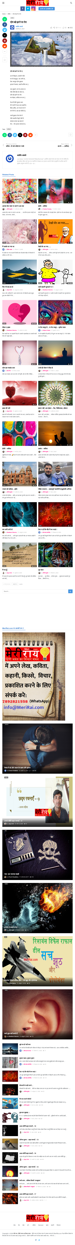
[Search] (71, 2)
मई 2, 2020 (53, 451)
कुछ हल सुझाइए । (24, 1112)
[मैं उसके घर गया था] (19, 231)
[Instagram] (33, 8)
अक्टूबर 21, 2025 (36, 1091)
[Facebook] (22, 8)
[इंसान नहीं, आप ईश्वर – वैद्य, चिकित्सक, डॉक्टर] (55, 393)
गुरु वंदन (40, 569)
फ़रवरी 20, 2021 (20, 29)
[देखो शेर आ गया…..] (55, 231)
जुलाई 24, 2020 (18, 411)
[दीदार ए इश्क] (19, 312)
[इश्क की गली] (19, 393)
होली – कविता (42, 206)
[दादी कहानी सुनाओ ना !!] (55, 272)
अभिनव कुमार (9, 209)
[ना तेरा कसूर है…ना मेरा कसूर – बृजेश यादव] (55, 312)
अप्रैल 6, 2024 (35, 1200)
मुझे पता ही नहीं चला (25, 1044)
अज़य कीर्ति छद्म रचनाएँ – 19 (27, 1126)
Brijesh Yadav (46, 330)
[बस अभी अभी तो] (19, 514)
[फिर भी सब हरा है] (19, 272)
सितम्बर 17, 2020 (19, 249)
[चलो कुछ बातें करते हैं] (37, 1014)
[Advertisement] (37, 610)
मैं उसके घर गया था (8, 246)
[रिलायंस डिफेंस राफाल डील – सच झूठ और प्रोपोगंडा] (37, 961)
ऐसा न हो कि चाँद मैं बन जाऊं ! (47, 529)
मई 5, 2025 (35, 1118)
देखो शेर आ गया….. (44, 246)
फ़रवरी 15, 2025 (35, 1159)
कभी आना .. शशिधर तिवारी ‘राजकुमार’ (30, 1180)
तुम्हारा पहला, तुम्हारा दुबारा (26, 1058)
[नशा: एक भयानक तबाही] (37, 855)
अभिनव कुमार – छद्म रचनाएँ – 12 (28, 1167)
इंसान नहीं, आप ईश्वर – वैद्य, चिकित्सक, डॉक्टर (53, 408)
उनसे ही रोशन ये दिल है (45, 367)
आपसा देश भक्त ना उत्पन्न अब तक (13, 206)
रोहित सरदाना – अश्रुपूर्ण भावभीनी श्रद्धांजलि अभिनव (54, 489)
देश (5, 830)
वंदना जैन (9, 371)
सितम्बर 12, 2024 (42, 1186)
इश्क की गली (6, 408)
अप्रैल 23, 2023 (23, 330)
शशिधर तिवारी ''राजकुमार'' (29, 1186)
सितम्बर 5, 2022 (54, 573)
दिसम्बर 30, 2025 (57, 532)
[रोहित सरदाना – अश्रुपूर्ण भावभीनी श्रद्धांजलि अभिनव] (55, 474)
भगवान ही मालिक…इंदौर (9, 489)
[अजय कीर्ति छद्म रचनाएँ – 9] (37, 802)
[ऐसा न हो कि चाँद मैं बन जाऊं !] (55, 514)
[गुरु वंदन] (55, 555)
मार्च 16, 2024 (54, 249)
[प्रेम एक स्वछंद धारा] (19, 352)
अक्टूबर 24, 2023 (19, 290)
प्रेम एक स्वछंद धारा (8, 367)
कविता (12, 18)
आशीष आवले (19, 26)
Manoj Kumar (27, 1050)
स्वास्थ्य (6, 724)
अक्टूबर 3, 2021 (59, 290)
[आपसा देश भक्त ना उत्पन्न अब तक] (19, 191)
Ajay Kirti (9, 290)
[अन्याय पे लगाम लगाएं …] (37, 908)
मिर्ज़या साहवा (9, 249)
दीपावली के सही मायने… (26, 1085)
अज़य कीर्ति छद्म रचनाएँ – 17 (27, 1194)
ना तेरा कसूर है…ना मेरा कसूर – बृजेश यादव (52, 327)
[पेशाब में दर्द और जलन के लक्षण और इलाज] (37, 749)
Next (14, 584)
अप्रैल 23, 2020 (55, 411)
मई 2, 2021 (53, 492)
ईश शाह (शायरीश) (46, 532)
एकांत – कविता (43, 448)
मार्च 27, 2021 (57, 209)
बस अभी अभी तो (7, 529)
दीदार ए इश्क (6, 327)
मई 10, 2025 (35, 1105)
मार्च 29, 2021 (18, 451)
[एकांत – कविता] (55, 433)
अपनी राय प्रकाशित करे (46, 9)
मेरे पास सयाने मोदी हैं (25, 1099)
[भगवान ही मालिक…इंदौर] (19, 474)
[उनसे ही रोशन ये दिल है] (55, 352)
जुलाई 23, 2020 (18, 573)
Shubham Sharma (48, 290)
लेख (4, 1121)
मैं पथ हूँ (4, 569)
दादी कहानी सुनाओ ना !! (45, 287)
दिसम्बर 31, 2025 (38, 1050)
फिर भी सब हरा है (7, 287)
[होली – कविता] (55, 191)
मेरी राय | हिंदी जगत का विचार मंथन (22, 1233)
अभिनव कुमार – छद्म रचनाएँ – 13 (28, 1139)
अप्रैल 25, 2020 (19, 209)
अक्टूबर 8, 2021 (23, 532)
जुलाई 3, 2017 (56, 330)
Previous (7, 584)
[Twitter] (28, 8)
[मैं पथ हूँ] (19, 555)
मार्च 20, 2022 (16, 370)
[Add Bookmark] (4, 59)
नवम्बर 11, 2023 (55, 370)
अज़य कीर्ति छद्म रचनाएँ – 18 (27, 1153)
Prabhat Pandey (47, 209)
